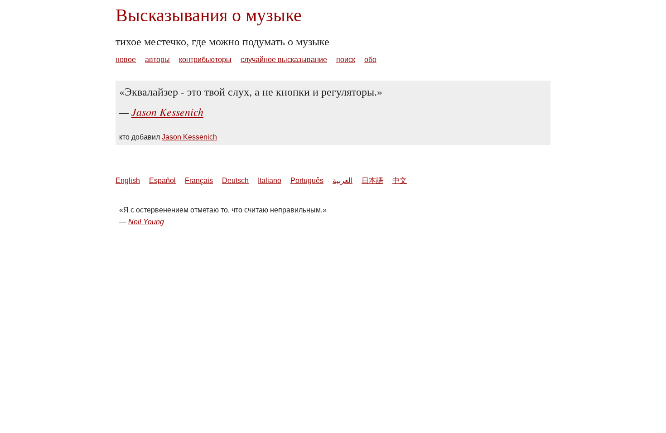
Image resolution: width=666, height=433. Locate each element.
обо (370, 59)
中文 (399, 180)
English (128, 180)
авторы (157, 59)
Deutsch (235, 180)
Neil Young (146, 222)
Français (199, 180)
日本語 (372, 180)
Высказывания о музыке (209, 14)
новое (126, 59)
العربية (342, 180)
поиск (345, 59)
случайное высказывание (284, 59)
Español (162, 180)
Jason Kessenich (167, 111)
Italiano (269, 180)
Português (306, 180)
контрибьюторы (205, 59)
